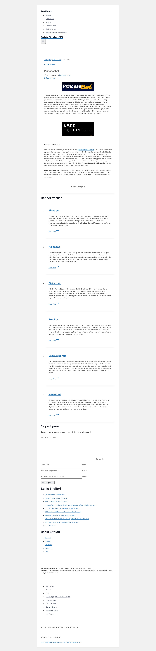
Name (84, 464)
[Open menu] (43, 41)
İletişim (48, 22)
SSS (47, 593)
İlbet (46, 552)
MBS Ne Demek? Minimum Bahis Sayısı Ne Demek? (62, 512)
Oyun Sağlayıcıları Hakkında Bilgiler (58, 597)
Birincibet (54, 283)
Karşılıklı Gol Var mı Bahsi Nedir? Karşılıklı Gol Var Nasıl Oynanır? (67, 519)
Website (84, 477)
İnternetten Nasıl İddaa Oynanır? (56, 498)
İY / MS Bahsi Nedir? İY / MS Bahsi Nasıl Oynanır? (62, 508)
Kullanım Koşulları (52, 610)
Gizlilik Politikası (51, 603)
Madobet (48, 548)
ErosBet (53, 319)
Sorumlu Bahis (51, 26)
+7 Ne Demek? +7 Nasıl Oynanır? (56, 501)
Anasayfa (49, 15)
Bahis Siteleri (56, 60)
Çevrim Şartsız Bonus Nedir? (55, 495)
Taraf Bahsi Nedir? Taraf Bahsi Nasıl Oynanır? (60, 515)
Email (84, 470)
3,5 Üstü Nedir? (50, 526)
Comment (100, 459)
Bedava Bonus (51, 29)
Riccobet (54, 210)
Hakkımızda (50, 19)
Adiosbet (54, 246)
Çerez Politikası (51, 607)
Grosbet (48, 541)
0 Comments (49, 78)
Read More (53, 231)
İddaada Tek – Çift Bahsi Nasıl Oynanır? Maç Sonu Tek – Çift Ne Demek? (70, 505)
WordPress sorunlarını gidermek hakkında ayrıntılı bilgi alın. (61, 642)
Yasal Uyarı (50, 614)
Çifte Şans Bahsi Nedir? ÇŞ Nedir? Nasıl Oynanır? (62, 522)
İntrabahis (48, 545)
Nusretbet (54, 394)
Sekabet (48, 538)
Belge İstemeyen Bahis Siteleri (56, 32)
